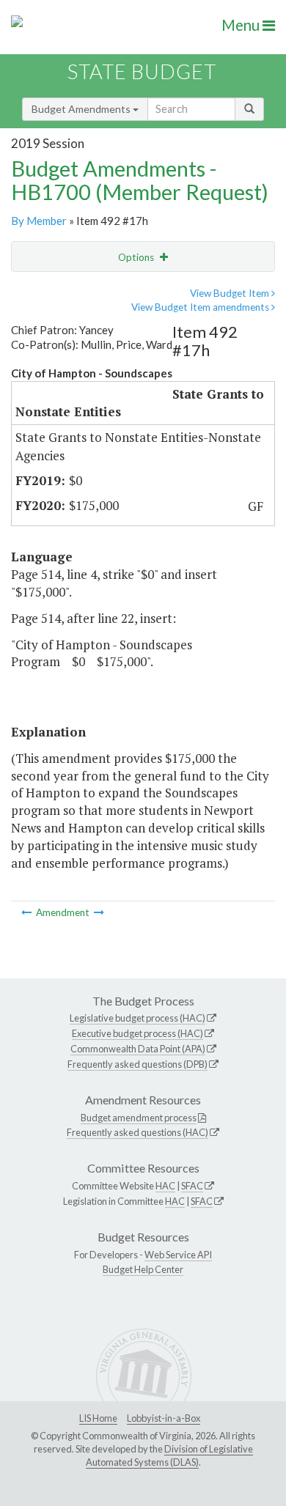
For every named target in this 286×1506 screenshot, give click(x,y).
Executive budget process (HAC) (137, 1033)
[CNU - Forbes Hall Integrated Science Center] (99, 912)
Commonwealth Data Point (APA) (137, 1049)
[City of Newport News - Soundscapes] (27, 912)
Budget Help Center (143, 1269)
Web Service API (178, 1254)
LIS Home (98, 1418)
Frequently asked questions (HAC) (137, 1132)
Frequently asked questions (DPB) (137, 1064)
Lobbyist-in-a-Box (163, 1418)
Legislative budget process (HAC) (137, 1018)
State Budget (141, 71)
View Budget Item (230, 293)
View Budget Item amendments (201, 307)
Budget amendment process (139, 1117)
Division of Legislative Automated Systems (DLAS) (169, 1455)
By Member (39, 220)
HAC (165, 1186)
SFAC (192, 1186)
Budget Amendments (82, 109)
